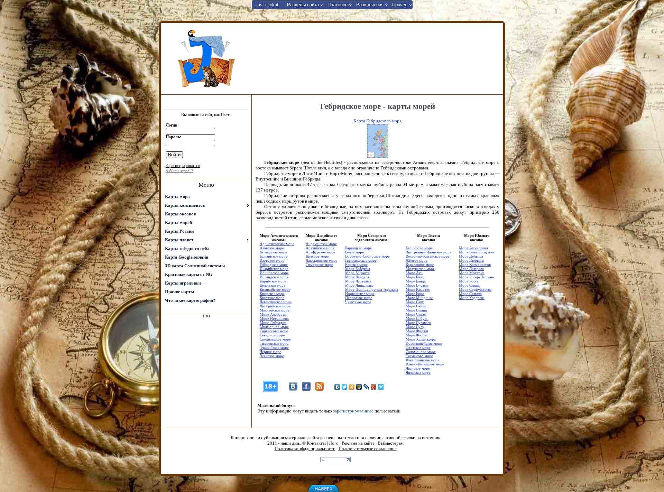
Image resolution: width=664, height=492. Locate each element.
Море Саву (415, 302)
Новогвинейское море (424, 343)
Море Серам (416, 314)
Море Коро (415, 293)
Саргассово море (274, 331)
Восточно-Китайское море (428, 256)
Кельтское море (272, 285)
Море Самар (416, 306)
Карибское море (273, 281)
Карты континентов (185, 205)
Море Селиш (416, 310)
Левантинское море (276, 302)
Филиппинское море (422, 360)
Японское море (418, 372)
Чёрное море (270, 352)
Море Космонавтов (475, 264)
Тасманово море (419, 356)
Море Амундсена (473, 248)
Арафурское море (320, 252)
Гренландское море (361, 260)
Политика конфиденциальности (305, 448)
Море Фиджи (417, 331)
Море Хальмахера (421, 339)
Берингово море (419, 248)
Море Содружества (475, 289)
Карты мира (177, 196)
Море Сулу (415, 327)
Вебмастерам (391, 443)
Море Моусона (472, 273)
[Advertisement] (376, 58)
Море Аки (414, 273)
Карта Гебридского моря (377, 120)
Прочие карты (179, 291)
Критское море (272, 298)
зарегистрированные (353, 411)
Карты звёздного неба (187, 248)
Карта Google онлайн (186, 257)
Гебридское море (274, 264)
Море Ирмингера (274, 318)
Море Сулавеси (418, 323)
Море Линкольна (359, 285)
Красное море (317, 256)
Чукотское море (358, 302)
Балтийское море (273, 256)
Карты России (179, 231)
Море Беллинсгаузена (477, 252)
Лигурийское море (275, 306)
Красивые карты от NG (188, 274)
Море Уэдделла (472, 298)
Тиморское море (319, 264)
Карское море (356, 264)
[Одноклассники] (352, 386)
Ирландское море (274, 277)
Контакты (316, 443)
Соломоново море (421, 352)
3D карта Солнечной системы (195, 265)
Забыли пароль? (179, 170)
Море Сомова (470, 293)
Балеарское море (273, 252)
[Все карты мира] (206, 58)
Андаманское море (321, 244)
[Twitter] (344, 386)
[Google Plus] (373, 386)
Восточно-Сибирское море (367, 256)
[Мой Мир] (359, 386)
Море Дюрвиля (471, 260)
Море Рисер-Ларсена (476, 277)
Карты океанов (180, 213)
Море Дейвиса (471, 256)
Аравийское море (320, 248)
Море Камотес (418, 289)
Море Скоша (469, 285)
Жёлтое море (416, 260)
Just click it (266, 4)
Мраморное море (274, 327)
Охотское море (418, 347)
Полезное (338, 4)
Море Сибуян (417, 318)
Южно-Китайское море (425, 364)
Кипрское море (272, 293)
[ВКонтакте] (337, 386)
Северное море (272, 335)
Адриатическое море (277, 244)
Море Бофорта (357, 273)
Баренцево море (358, 248)
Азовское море (272, 248)
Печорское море (358, 298)
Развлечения (370, 4)
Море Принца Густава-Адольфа (371, 289)
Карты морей (178, 222)
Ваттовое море (272, 260)
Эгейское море (272, 356)
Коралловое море (420, 264)
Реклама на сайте (358, 443)
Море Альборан (273, 314)
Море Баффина (357, 269)
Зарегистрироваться (183, 165)
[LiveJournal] (366, 386)
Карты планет (179, 239)
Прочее (399, 4)
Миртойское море (274, 310)
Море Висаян (417, 285)
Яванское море (418, 368)
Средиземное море (275, 339)
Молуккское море (420, 269)
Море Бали (415, 277)
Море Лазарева (471, 269)
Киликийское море (275, 289)
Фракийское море (274, 347)
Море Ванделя (357, 277)
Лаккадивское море (321, 260)
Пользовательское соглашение (368, 448)
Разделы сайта (303, 4)
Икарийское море (274, 269)
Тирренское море (274, 343)
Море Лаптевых (358, 281)
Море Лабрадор (273, 323)
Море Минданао (419, 298)
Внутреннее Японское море (428, 252)
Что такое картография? (190, 300)
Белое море (354, 252)
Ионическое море (274, 273)
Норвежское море (360, 293)
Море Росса (469, 281)
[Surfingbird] (381, 386)
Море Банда (416, 281)
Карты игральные (183, 283)
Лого (334, 443)
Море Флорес (417, 335)
